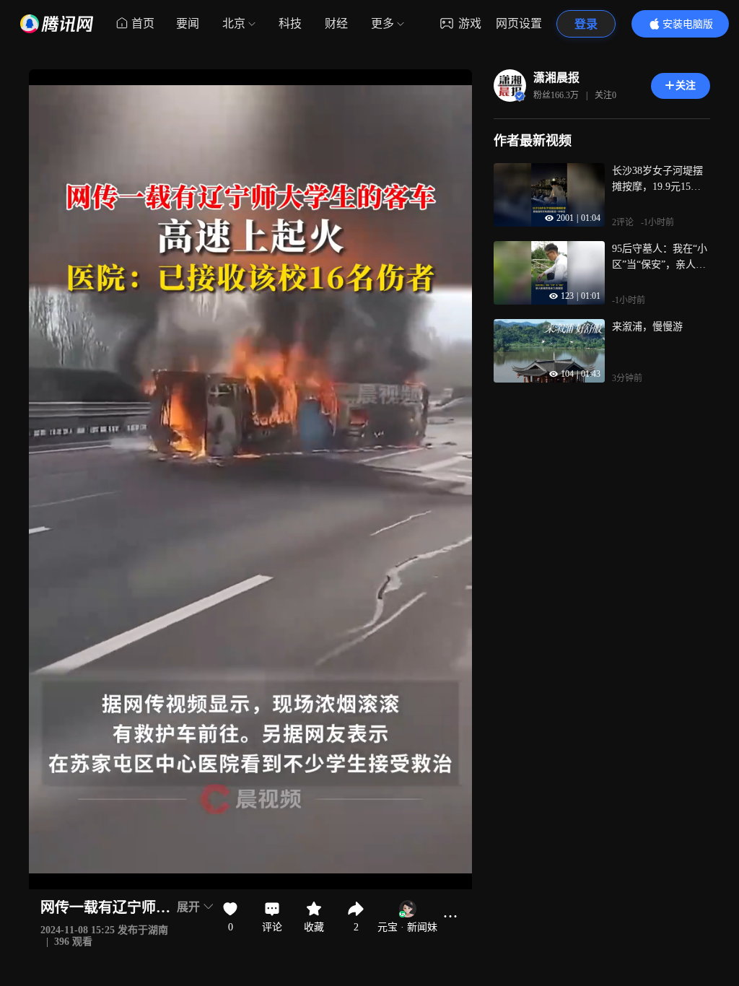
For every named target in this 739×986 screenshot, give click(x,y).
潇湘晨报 (556, 77)
